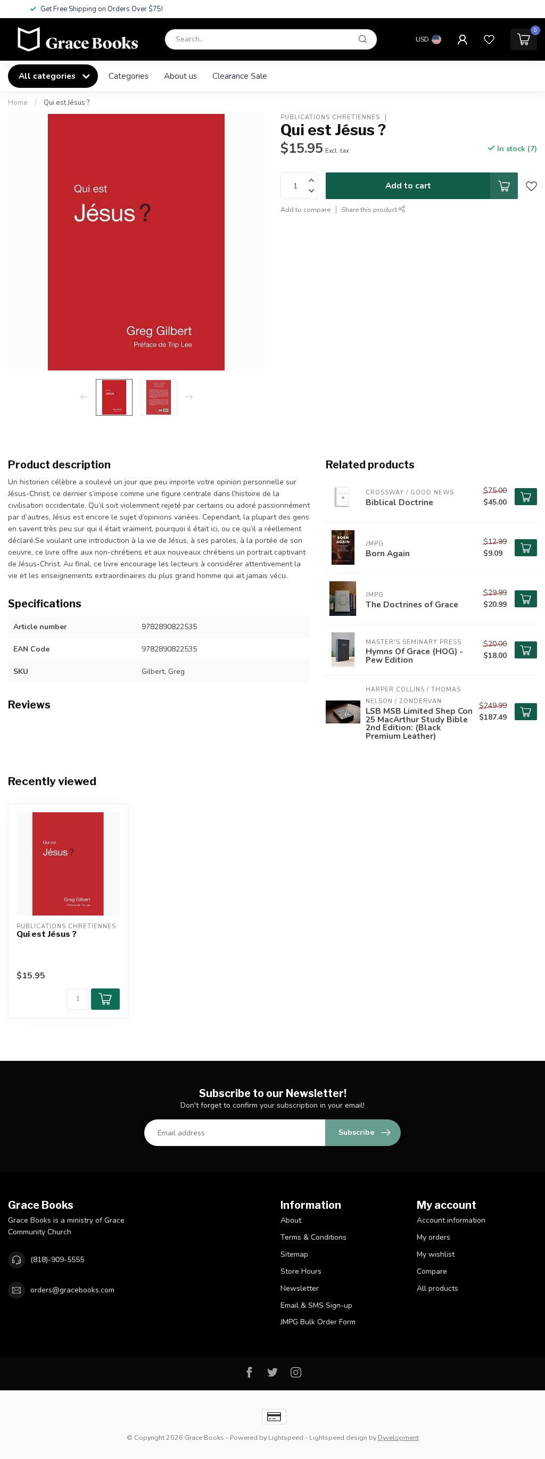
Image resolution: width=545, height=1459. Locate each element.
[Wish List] (489, 39)
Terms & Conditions (313, 1237)
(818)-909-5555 (57, 1260)
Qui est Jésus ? (66, 103)
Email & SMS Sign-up (316, 1305)
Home (18, 103)
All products (437, 1288)
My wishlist (436, 1254)
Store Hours (300, 1271)
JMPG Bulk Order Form (318, 1322)
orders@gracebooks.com (72, 1290)
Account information (451, 1220)
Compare (432, 1271)
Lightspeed (285, 1437)
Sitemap (294, 1254)
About (290, 1220)
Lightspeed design (338, 1437)
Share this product (370, 209)
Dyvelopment (398, 1437)
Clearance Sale (239, 75)
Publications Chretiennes (330, 117)
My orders (433, 1237)
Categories (128, 75)
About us (180, 75)
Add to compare (305, 209)
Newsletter (299, 1288)
